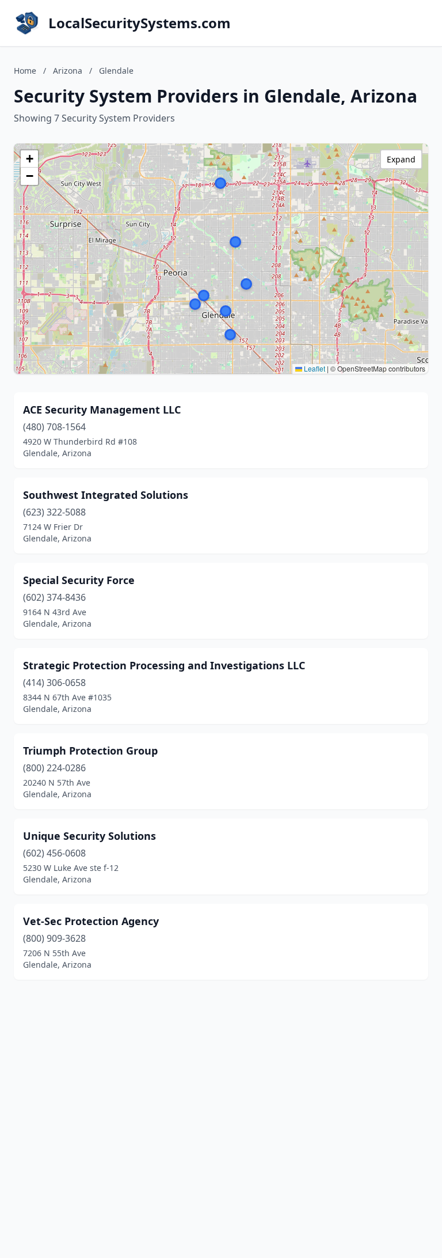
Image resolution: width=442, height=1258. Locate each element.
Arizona (67, 70)
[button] (235, 242)
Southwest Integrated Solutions (105, 495)
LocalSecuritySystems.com (139, 23)
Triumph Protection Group (90, 750)
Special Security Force (79, 580)
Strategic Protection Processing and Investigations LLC (164, 665)
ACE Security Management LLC (102, 409)
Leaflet (313, 368)
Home (25, 70)
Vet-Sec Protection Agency (91, 921)
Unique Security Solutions (89, 836)
